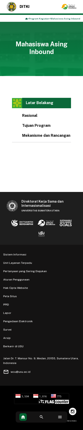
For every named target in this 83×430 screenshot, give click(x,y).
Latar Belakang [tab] (39, 103)
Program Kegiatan (39, 18)
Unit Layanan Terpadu (17, 262)
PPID (6, 304)
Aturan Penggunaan (16, 279)
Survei (7, 329)
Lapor (7, 313)
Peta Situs (10, 296)
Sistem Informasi (14, 254)
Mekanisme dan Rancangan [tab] (46, 135)
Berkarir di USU (13, 346)
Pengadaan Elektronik (18, 321)
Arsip (7, 338)
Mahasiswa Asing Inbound (65, 18)
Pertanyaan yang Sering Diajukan (25, 271)
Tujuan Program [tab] (36, 125)
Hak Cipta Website (15, 288)
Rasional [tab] (29, 115)
